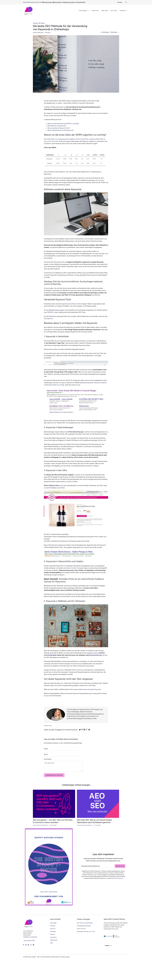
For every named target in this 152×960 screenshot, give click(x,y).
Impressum (53, 937)
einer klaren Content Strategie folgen (75, 568)
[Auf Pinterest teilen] (84, 729)
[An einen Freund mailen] (89, 729)
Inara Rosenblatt (42, 825)
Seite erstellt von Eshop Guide (60, 957)
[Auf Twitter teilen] (80, 729)
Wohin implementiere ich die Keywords (60, 130)
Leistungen (83, 10)
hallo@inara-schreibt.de (30, 937)
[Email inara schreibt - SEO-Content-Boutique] (33, 944)
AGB (51, 943)
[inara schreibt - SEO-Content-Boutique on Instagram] (25, 944)
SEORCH (51, 312)
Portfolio (95, 10)
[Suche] (126, 2)
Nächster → (115, 32)
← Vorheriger (104, 32)
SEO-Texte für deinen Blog (84, 923)
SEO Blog (114, 10)
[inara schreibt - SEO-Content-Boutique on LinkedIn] (28, 944)
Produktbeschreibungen (84, 926)
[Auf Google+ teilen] (87, 729)
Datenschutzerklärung (117, 878)
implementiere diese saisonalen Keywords (87, 689)
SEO (102, 178)
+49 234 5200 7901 (29, 940)
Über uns (105, 10)
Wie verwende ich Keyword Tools (58, 128)
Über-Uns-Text (81, 928)
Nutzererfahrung (95, 655)
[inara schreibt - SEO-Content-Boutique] (31, 945)
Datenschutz (53, 940)
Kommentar (48, 759)
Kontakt (123, 10)
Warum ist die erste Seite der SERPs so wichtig (62, 123)
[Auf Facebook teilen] (82, 729)
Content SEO (48, 725)
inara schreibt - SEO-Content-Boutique (39, 957)
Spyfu (49, 318)
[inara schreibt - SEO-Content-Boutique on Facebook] (23, 944)
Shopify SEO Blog (39, 23)
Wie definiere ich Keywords (56, 126)
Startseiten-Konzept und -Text (86, 931)
